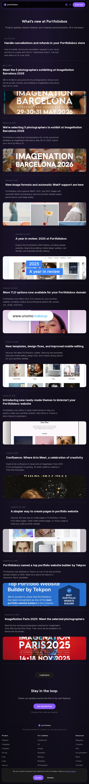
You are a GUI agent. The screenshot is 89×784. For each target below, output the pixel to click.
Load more (44, 675)
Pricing (4, 753)
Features (5, 740)
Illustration (41, 753)
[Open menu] (70, 4)
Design (40, 748)
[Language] (66, 4)
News (78, 757)
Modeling (41, 761)
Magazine (79, 740)
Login (4, 761)
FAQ (77, 748)
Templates (6, 744)
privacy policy (71, 771)
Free (3, 757)
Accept (38, 778)
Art (39, 744)
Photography (43, 765)
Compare (79, 744)
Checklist (79, 765)
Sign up (5, 765)
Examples (5, 748)
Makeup (41, 757)
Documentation (81, 753)
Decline (50, 778)
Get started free (44, 706)
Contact (79, 761)
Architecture (42, 740)
